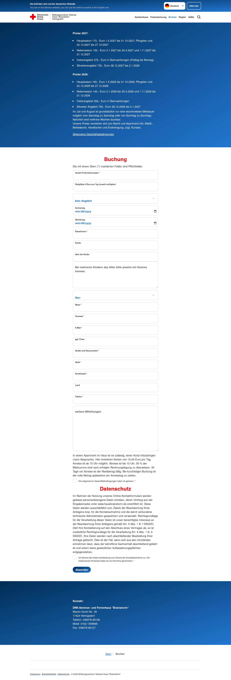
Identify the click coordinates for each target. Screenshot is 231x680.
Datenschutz (64, 674)
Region (182, 17)
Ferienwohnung (158, 17)
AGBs (191, 17)
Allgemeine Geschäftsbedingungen (93, 134)
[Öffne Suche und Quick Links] (199, 17)
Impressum (35, 674)
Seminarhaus (141, 17)
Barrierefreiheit (49, 674)
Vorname (79, 316)
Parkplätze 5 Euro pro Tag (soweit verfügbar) (95, 184)
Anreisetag (80, 207)
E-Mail (78, 327)
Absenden (81, 570)
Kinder (78, 242)
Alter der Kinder (82, 254)
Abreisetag (80, 219)
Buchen (173, 17)
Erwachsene (81, 231)
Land (77, 385)
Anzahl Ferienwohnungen (87, 172)
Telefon (79, 396)
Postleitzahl (81, 373)
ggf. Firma (79, 339)
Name (78, 304)
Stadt (78, 362)
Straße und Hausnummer (87, 350)
